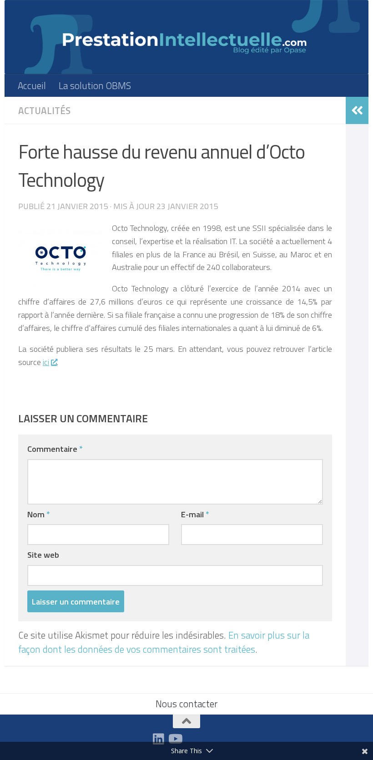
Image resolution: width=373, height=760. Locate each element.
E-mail (195, 514)
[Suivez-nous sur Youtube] (174, 739)
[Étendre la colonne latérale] (357, 110)
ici (46, 362)
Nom (38, 514)
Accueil (32, 85)
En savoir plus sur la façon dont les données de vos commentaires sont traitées (163, 642)
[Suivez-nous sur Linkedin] (158, 739)
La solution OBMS (95, 85)
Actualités (44, 110)
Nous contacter (186, 703)
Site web (43, 554)
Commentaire (55, 448)
